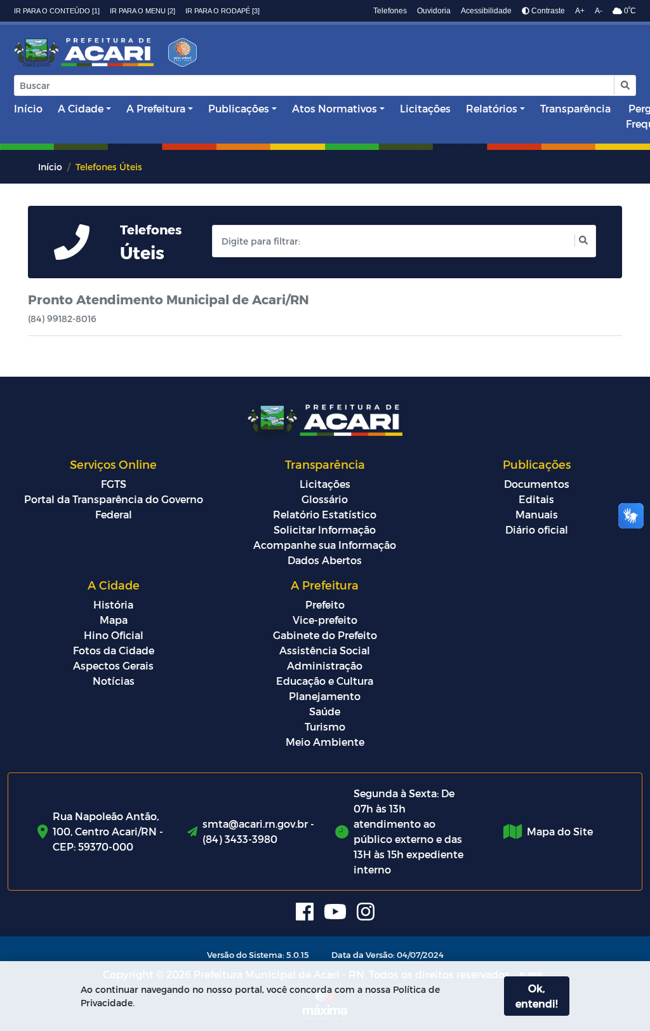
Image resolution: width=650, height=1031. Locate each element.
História (113, 604)
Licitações (425, 108)
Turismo (325, 726)
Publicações (238, 108)
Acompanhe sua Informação (324, 545)
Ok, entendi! (536, 995)
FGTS (113, 484)
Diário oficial (536, 529)
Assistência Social (324, 650)
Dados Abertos (325, 560)
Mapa (114, 620)
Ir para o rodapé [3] (222, 11)
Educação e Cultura (324, 681)
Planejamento (325, 696)
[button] (624, 85)
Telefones (390, 10)
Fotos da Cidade (113, 650)
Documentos (536, 484)
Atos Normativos (334, 108)
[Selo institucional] (178, 56)
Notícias (114, 681)
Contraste (547, 10)
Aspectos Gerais (113, 665)
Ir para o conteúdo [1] (57, 11)
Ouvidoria (434, 10)
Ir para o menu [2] (142, 11)
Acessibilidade (486, 10)
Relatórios (491, 108)
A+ (580, 10)
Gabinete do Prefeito (325, 635)
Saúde (324, 711)
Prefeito (325, 604)
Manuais (536, 514)
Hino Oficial (113, 635)
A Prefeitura (155, 108)
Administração (324, 665)
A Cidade (80, 108)
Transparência (575, 108)
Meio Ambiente (325, 742)
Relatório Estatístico (324, 514)
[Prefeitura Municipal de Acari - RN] (84, 52)
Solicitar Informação (325, 529)
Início (28, 108)
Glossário (325, 499)
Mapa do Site (560, 831)
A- (598, 10)
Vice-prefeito (325, 620)
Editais (536, 499)
